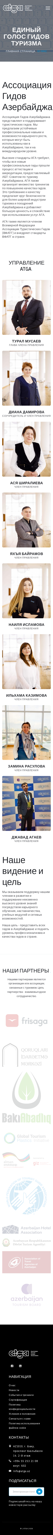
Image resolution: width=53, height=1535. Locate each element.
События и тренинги (21, 1395)
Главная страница (20, 51)
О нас (12, 1385)
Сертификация (18, 1399)
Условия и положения (22, 1413)
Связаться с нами (20, 1418)
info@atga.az (21, 1471)
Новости (14, 1390)
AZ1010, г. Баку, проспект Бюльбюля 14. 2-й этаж (28, 1450)
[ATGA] (17, 7)
